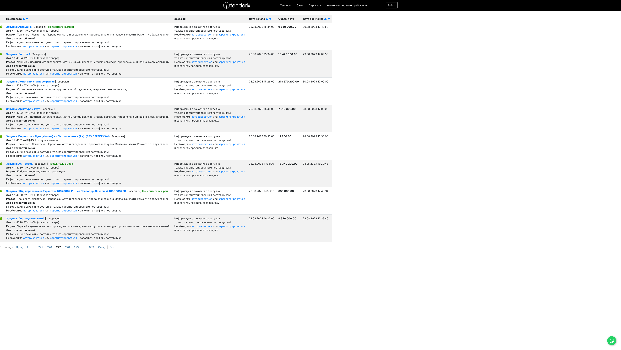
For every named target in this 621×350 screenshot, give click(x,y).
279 (76, 247)
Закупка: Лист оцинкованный (25, 218)
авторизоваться (33, 46)
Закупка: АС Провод (19, 163)
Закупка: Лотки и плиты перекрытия (30, 81)
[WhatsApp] (611, 340)
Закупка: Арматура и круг (23, 109)
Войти (392, 5)
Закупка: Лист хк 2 (18, 54)
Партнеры (315, 5)
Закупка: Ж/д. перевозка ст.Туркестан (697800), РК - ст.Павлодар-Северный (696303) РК (66, 191)
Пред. (19, 247)
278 (67, 247)
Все (111, 247)
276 (49, 247)
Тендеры (285, 5)
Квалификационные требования (347, 5)
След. (101, 247)
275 (40, 247)
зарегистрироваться (63, 46)
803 (91, 247)
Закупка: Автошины (19, 26)
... (33, 247)
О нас (300, 5)
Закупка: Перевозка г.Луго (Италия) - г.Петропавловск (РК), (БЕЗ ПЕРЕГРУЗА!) (58, 136)
